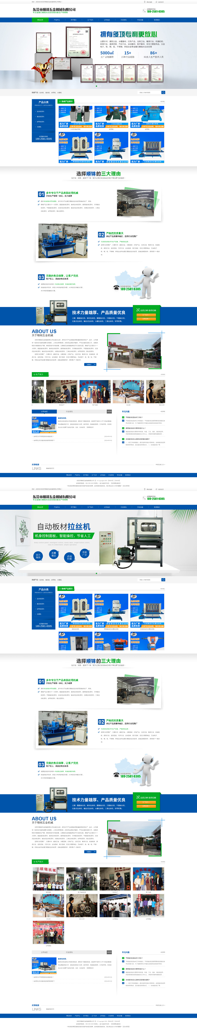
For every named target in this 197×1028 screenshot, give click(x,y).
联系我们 (157, 20)
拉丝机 (42, 92)
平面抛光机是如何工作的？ (134, 417)
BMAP (111, 480)
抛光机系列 (40, 116)
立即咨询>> (146, 319)
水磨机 (59, 92)
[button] (96, 86)
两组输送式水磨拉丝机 (111, 130)
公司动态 (107, 20)
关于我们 (73, 20)
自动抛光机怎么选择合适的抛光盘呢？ (138, 439)
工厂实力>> (146, 315)
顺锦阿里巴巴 (50, 468)
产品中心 (57, 20)
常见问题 (140, 20)
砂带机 (53, 92)
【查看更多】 (90, 427)
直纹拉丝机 (75, 130)
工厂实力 (90, 20)
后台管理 (126, 486)
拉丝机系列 (40, 111)
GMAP (117, 480)
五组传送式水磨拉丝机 (147, 130)
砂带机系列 (40, 122)
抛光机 (47, 92)
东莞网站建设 (116, 483)
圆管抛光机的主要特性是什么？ (136, 428)
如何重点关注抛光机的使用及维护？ (44, 440)
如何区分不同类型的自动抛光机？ (44, 436)
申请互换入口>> (160, 464)
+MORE (162, 101)
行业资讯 (124, 20)
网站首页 (40, 20)
